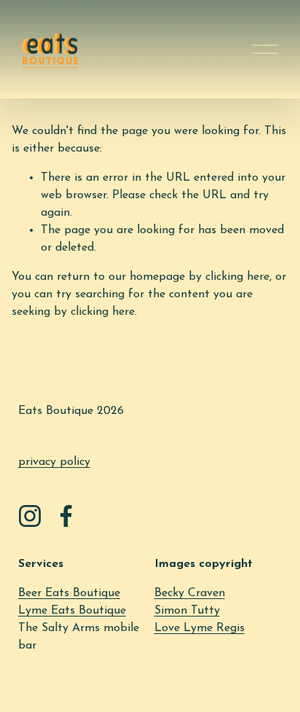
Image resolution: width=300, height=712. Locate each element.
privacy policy (54, 462)
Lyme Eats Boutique (72, 611)
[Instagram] (30, 516)
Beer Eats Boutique (69, 593)
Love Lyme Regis (199, 628)
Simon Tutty (187, 611)
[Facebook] (66, 516)
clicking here (237, 277)
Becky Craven (189, 593)
